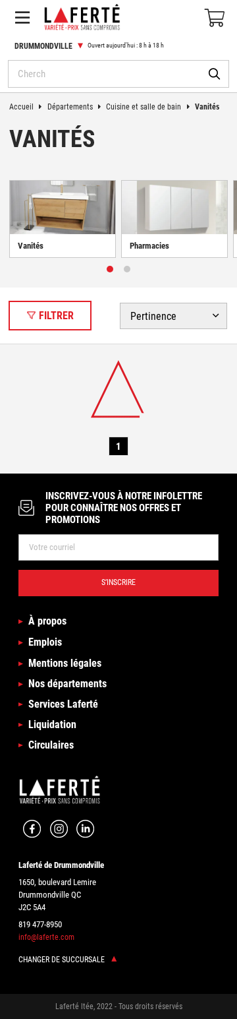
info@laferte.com (46, 937)
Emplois (44, 642)
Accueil (21, 106)
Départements (70, 106)
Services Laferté (62, 704)
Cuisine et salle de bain (143, 106)
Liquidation (52, 724)
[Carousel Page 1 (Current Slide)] (110, 269)
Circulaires (50, 745)
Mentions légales (64, 663)
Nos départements (67, 683)
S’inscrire (118, 582)
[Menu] (22, 17)
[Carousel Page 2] (127, 269)
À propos (47, 621)
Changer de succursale (62, 959)
